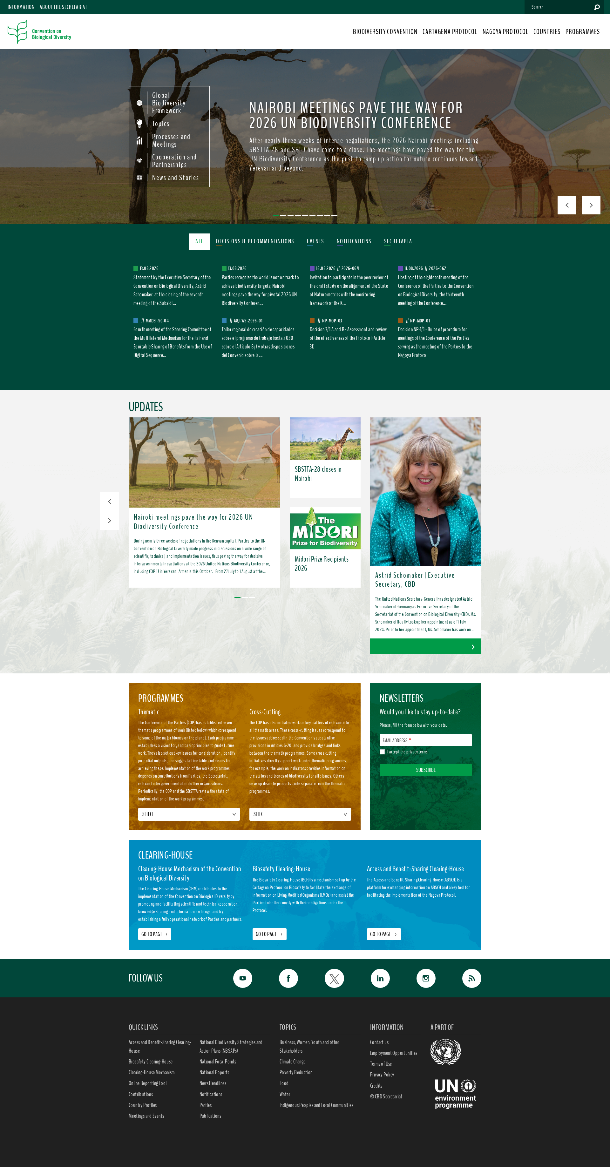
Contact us (379, 1042)
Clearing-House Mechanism (152, 1072)
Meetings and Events (146, 1116)
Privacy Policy (382, 1074)
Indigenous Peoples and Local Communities (316, 1105)
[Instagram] (419, 978)
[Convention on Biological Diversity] (39, 31)
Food (284, 1083)
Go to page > (269, 934)
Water (285, 1094)
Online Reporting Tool (147, 1083)
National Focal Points (218, 1061)
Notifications (211, 1094)
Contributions (141, 1094)
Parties (206, 1105)
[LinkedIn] (373, 978)
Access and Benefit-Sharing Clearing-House (160, 1046)
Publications (210, 1116)
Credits (376, 1085)
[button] (109, 501)
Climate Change (293, 1061)
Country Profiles (143, 1105)
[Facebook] (281, 978)
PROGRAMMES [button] (583, 32)
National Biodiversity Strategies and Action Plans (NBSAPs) (231, 1046)
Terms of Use (381, 1064)
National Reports (214, 1072)
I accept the (407, 751)
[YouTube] (235, 978)
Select (148, 814)
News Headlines (213, 1083)
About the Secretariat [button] (63, 7)
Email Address (395, 740)
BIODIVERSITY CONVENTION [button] (385, 32)
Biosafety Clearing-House (151, 1061)
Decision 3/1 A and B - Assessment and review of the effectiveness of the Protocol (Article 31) (348, 338)
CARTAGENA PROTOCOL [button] (450, 32)
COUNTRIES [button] (546, 32)
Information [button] (21, 7)
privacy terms (417, 751)
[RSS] (464, 978)
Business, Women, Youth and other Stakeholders (309, 1046)
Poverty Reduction (296, 1072)
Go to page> (154, 934)
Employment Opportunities (393, 1053)
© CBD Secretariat (386, 1096)
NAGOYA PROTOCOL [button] (506, 32)
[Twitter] (327, 978)
